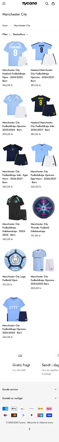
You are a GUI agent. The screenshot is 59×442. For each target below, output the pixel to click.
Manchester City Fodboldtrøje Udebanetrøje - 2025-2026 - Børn (13, 229)
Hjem (5, 25)
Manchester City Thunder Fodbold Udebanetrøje (40, 227)
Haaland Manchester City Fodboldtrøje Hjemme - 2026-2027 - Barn (43, 75)
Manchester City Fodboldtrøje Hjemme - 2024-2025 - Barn (14, 329)
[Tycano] (29, 3)
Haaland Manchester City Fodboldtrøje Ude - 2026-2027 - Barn (43, 126)
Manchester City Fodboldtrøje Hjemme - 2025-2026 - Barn (14, 126)
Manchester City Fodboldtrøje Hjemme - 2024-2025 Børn (43, 280)
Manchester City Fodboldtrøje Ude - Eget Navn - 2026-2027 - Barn (15, 177)
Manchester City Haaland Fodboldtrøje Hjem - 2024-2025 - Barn (13, 75)
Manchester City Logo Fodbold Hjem (14, 278)
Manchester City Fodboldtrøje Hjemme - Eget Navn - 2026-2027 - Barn (43, 177)
